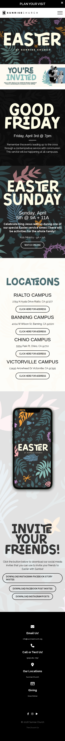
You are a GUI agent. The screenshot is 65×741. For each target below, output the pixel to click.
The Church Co (32, 728)
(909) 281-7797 (32, 658)
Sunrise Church (32, 677)
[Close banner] (62, 3)
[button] (60, 12)
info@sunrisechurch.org (32, 639)
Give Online (32, 696)
